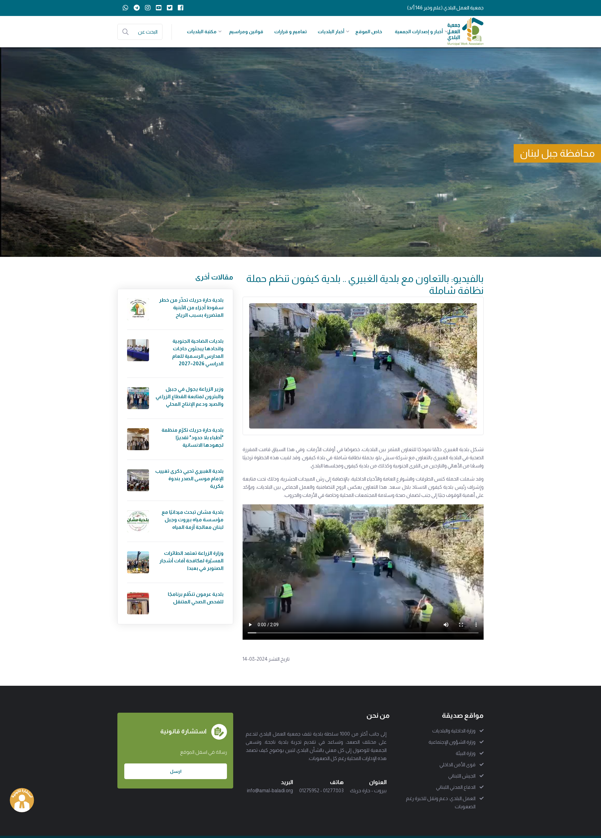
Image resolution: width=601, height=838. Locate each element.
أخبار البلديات (331, 31)
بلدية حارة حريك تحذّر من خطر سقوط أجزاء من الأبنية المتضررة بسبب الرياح (191, 307)
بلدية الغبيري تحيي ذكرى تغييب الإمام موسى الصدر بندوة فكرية (189, 478)
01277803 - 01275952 (321, 790)
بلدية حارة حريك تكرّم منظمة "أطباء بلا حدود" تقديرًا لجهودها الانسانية (192, 437)
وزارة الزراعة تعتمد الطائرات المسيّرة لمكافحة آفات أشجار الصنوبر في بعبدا (191, 560)
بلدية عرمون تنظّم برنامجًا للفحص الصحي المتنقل (195, 597)
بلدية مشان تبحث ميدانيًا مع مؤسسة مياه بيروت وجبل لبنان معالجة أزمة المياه (192, 519)
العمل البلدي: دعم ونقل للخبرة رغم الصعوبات (440, 802)
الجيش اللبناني (461, 775)
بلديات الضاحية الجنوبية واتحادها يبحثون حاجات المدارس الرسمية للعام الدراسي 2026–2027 (197, 352)
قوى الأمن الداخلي (457, 764)
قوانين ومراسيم (246, 31)
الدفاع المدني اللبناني (455, 787)
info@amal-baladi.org (270, 790)
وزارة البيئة (465, 753)
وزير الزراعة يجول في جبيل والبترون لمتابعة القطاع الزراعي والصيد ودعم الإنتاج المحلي (189, 396)
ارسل (176, 771)
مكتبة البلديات (202, 31)
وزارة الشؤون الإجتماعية (452, 742)
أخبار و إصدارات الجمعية (419, 31)
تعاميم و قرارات (290, 31)
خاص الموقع (368, 31)
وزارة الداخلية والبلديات (453, 730)
